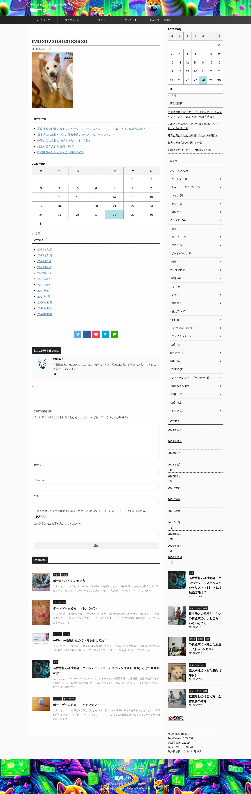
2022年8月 (44, 273)
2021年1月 (43, 296)
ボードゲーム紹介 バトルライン (75, 608)
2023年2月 (44, 267)
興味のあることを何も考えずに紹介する (125, 784)
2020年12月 (44, 302)
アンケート (131, 20)
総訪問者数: (175, 742)
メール (39, 480)
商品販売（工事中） (160, 20)
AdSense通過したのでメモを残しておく (80, 640)
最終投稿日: (175, 751)
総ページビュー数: (179, 747)
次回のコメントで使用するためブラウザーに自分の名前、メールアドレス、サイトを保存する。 (92, 510)
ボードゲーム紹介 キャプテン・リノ (79, 705)
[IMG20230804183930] (105, 334)
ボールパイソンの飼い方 (69, 581)
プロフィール (72, 20)
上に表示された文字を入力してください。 (58, 523)
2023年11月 (44, 255)
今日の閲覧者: (176, 733)
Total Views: (175, 738)
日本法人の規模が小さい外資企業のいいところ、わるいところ (75, 134)
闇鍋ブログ (40, 10)
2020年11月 (44, 308)
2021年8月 (44, 285)
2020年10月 (44, 314)
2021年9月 (44, 279)
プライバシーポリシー (137, 768)
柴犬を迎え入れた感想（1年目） (57, 146)
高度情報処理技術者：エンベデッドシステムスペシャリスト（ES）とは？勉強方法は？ (91, 128)
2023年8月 (44, 261)
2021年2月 (44, 290)
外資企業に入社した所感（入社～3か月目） (64, 140)
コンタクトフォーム (113, 768)
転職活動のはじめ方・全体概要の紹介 (60, 152)
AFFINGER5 (143, 788)
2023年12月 (45, 249)
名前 (37, 465)
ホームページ (43, 20)
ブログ (101, 20)
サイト (37, 495)
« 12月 (36, 233)
